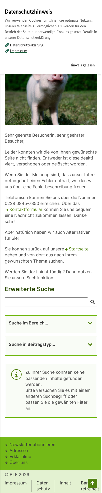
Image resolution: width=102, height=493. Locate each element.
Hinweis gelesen (82, 64)
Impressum (18, 50)
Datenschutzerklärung (26, 44)
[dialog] (51, 246)
